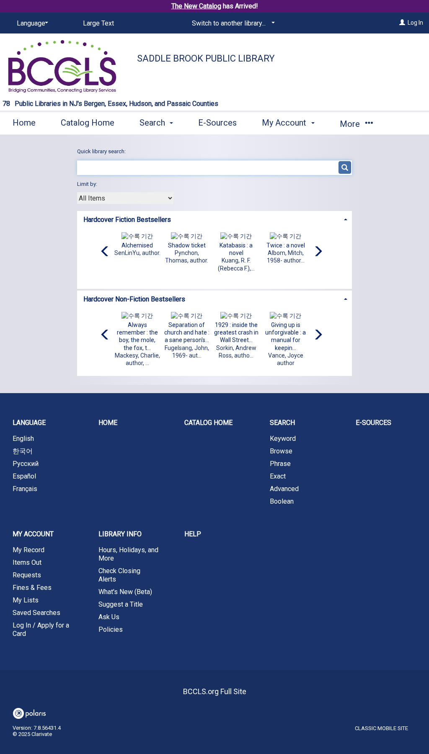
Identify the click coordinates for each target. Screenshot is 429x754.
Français (25, 489)
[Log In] (402, 22)
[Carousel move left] (105, 252)
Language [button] (29, 423)
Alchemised (137, 245)
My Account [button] (285, 123)
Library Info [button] (120, 534)
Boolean (282, 501)
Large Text (98, 23)
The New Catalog (196, 6)
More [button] (351, 124)
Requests (27, 575)
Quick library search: (102, 151)
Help (192, 534)
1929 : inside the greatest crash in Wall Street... (236, 332)
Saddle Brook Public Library (206, 58)
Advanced (284, 489)
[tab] (214, 218)
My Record (28, 550)
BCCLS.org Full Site (214, 691)
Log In (415, 22)
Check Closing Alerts (119, 575)
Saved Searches (36, 613)
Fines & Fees (32, 588)
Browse (281, 451)
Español (24, 476)
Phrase (280, 464)
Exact (278, 476)
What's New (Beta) (125, 592)
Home (24, 123)
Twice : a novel (285, 245)
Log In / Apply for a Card (41, 629)
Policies (110, 629)
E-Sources (217, 123)
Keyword (283, 439)
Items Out (27, 562)
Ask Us (108, 617)
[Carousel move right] (318, 252)
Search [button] (153, 123)
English (23, 439)
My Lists (26, 600)
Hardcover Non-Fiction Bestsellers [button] (134, 299)
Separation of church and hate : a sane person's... (186, 332)
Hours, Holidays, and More (128, 554)
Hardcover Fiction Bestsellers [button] (127, 220)
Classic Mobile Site (381, 728)
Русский (26, 464)
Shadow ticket (187, 245)
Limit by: (87, 184)
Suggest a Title (120, 604)
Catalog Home (87, 123)
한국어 (23, 451)
